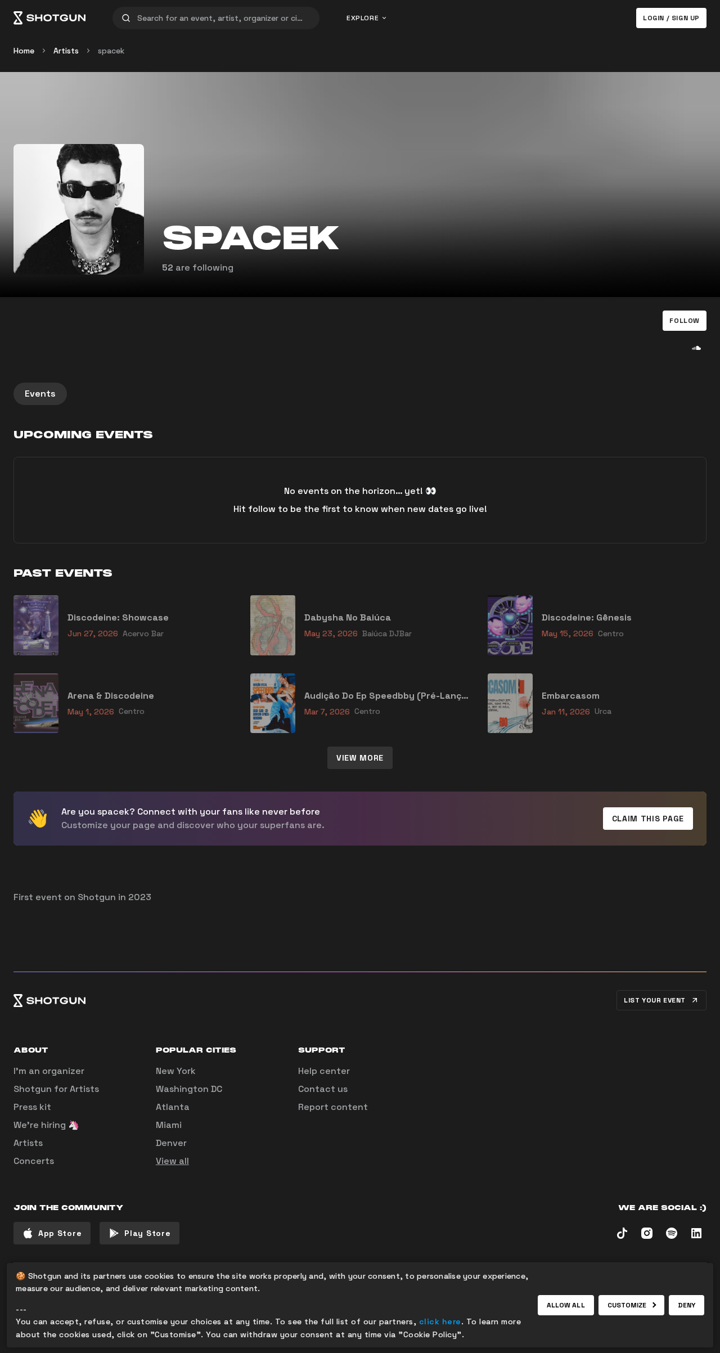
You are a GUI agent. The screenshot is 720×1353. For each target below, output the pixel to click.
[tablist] (360, 394)
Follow (684, 320)
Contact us (323, 1089)
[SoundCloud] (696, 348)
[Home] (50, 18)
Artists (66, 51)
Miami (169, 1125)
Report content (333, 1107)
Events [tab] (40, 393)
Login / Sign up (671, 18)
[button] (684, 321)
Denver (171, 1143)
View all (172, 1161)
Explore (362, 18)
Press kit (32, 1107)
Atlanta (173, 1107)
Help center (324, 1071)
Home (24, 51)
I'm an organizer (49, 1071)
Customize (627, 1305)
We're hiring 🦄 (46, 1125)
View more (360, 758)
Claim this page (648, 818)
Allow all (566, 1305)
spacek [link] (111, 51)
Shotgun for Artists (56, 1089)
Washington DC (189, 1089)
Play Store (147, 1233)
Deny (686, 1305)
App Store (60, 1233)
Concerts (34, 1161)
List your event (655, 1000)
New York (176, 1071)
